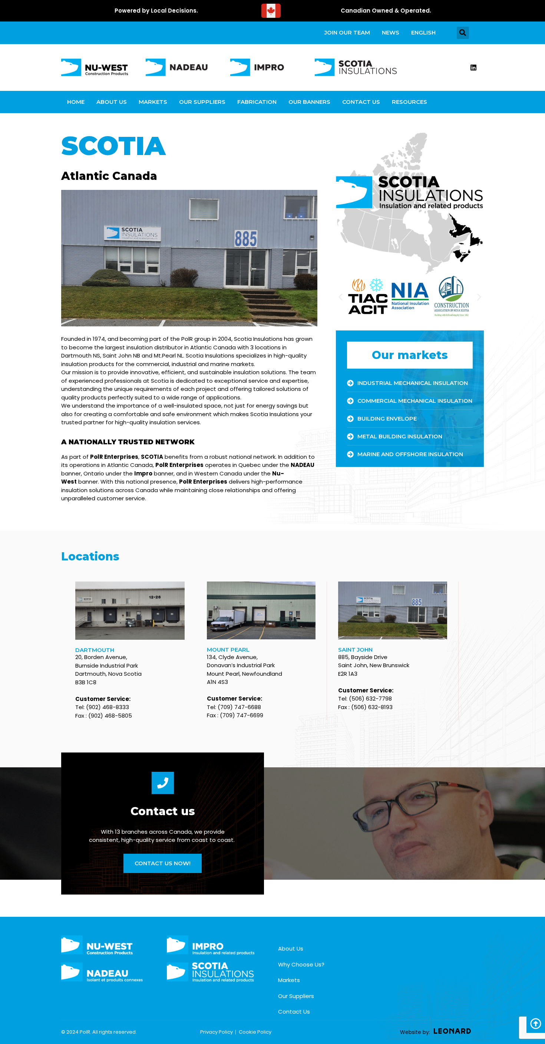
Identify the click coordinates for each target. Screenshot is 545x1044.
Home (76, 101)
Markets (153, 101)
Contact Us (361, 101)
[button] (463, 33)
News (390, 32)
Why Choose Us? (301, 964)
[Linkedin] (473, 67)
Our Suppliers (202, 101)
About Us (111, 101)
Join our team (347, 32)
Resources (409, 101)
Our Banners (309, 101)
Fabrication (257, 101)
